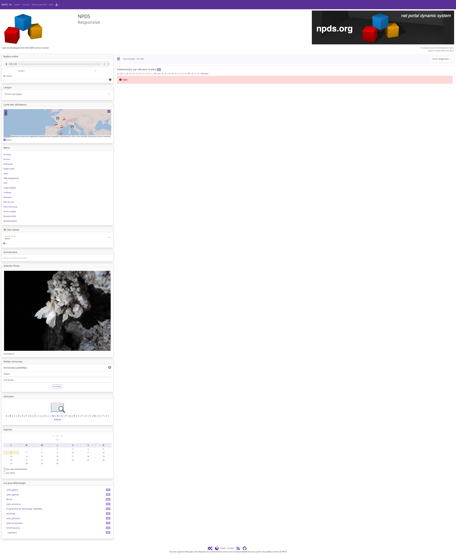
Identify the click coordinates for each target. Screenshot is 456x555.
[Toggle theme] (57, 243)
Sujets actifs (8, 168)
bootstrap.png (12, 528)
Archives (7, 154)
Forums (26, 4)
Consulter (57, 386)
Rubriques (8, 164)
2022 (57, 439)
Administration (10, 221)
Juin (57, 436)
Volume (9, 76)
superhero (12, 532)
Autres (57, 419)
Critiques (7, 192)
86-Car (9, 499)
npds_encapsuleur (14, 523)
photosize (10, 513)
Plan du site (8, 202)
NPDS (284, 551)
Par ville (140, 59)
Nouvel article (9, 216)
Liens (51, 4)
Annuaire (7, 197)
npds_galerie (12, 490)
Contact (230, 548)
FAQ (5, 183)
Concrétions (8, 353)
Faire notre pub (10, 206)
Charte (223, 548)
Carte (8, 140)
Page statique (9, 187)
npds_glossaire (13, 518)
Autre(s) (204, 73)
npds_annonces (13, 504)
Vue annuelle (129, 59)
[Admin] (211, 548)
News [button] (16, 4)
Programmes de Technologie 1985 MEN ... (25, 509)
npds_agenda (12, 494)
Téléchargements (39, 4)
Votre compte (9, 211)
